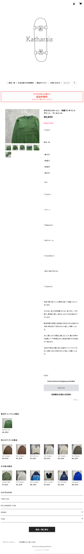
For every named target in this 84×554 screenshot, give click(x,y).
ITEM (3, 519)
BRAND (3, 512)
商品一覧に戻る (42, 529)
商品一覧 (12, 83)
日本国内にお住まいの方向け (61, 394)
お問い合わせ (55, 83)
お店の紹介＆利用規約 (26, 83)
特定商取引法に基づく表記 (27, 542)
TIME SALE (5, 499)
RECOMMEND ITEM (8, 506)
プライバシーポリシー (9, 542)
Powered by (39, 550)
